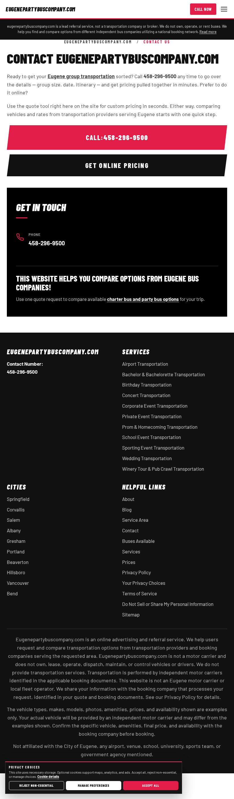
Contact (130, 530)
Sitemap (131, 614)
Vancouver (18, 583)
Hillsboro (16, 572)
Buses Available (138, 541)
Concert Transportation (146, 395)
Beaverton (18, 562)
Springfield (18, 499)
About (128, 499)
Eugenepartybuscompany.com (98, 42)
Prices (128, 562)
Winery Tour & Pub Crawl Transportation (163, 469)
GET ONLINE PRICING (117, 165)
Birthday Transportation (147, 384)
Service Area (135, 520)
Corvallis (16, 509)
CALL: (117, 137)
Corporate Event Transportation (154, 405)
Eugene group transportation (81, 76)
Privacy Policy (136, 572)
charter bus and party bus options (143, 299)
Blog (127, 509)
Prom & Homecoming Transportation (159, 427)
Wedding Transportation (147, 458)
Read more (208, 31)
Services (131, 551)
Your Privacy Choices (143, 583)
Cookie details (48, 776)
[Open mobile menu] (224, 9)
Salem (13, 520)
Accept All (150, 785)
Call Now (203, 9)
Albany (14, 530)
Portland (16, 551)
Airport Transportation (145, 364)
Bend (12, 593)
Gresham (16, 541)
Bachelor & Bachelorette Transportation (163, 374)
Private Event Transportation (151, 416)
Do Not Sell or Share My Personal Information (167, 604)
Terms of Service (139, 593)
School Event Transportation (151, 437)
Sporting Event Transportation (153, 447)
